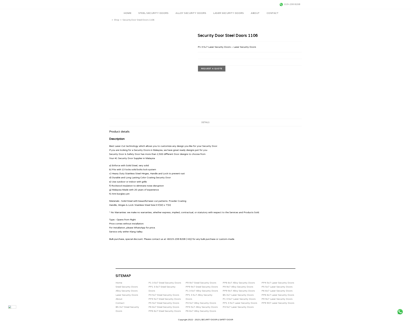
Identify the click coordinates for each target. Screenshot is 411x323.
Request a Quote (211, 68)
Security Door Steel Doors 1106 (138, 20)
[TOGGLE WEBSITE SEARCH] (286, 13)
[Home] (110, 20)
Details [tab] (205, 122)
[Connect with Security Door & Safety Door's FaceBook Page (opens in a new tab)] (12, 309)
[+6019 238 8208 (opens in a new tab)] (400, 312)
